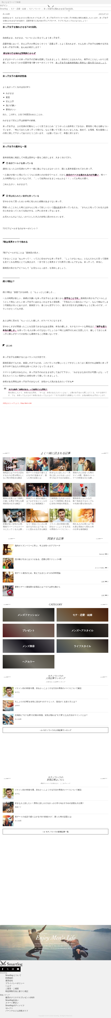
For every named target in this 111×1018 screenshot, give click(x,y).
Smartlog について (13, 975)
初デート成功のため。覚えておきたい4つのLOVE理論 (38, 573)
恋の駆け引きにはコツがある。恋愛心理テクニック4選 (38, 559)
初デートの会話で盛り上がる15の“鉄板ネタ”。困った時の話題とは (43, 816)
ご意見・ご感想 (12, 988)
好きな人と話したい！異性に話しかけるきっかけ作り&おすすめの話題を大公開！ (49, 803)
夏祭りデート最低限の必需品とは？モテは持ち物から (37, 586)
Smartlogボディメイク (15, 1005)
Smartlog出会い (12, 1000)
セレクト (9, 1008)
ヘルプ (8, 985)
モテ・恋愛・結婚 (18, 8)
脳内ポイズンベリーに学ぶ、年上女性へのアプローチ (37, 545)
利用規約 (9, 977)
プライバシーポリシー (14, 983)
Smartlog (4, 8)
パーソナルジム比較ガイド (16, 1010)
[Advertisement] (25, 426)
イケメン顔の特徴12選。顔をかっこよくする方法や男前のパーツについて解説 (48, 688)
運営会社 (9, 980)
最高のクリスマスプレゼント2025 (19, 997)
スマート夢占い (12, 1002)
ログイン (4, 5)
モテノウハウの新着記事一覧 (57, 831)
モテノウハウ (34, 8)
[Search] (109, 2)
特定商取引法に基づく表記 (16, 991)
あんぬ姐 (6, 13)
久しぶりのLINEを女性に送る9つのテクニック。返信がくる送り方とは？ (46, 701)
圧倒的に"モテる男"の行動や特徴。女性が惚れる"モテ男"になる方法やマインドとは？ (51, 715)
